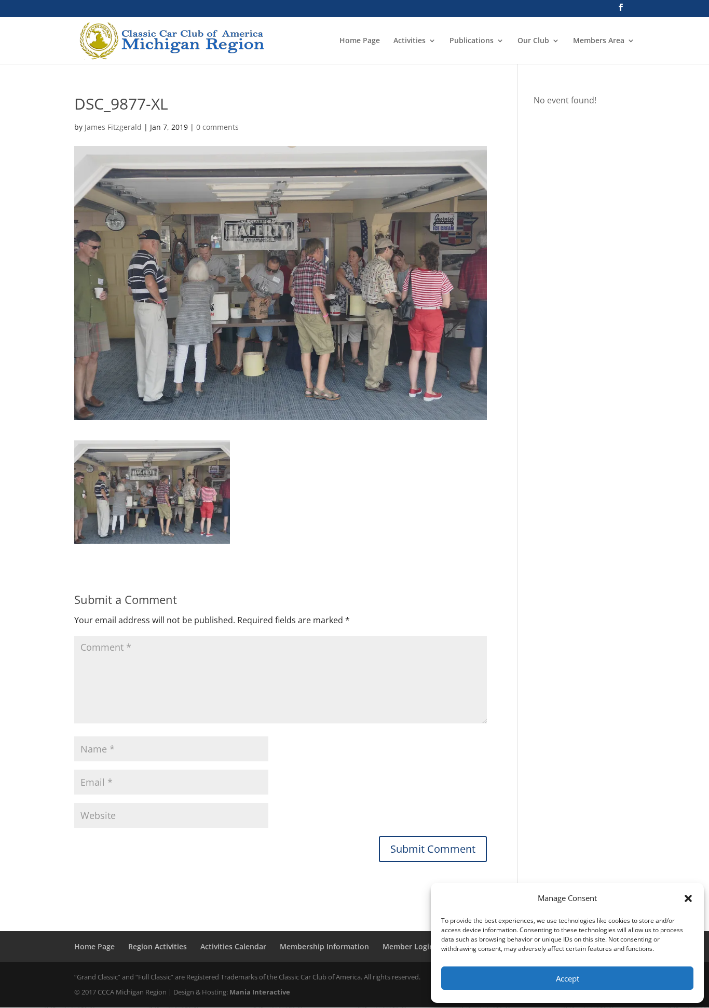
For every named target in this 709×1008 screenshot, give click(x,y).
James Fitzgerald (113, 127)
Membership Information (324, 946)
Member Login (408, 946)
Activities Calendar (233, 946)
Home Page (359, 41)
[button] (688, 898)
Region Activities (157, 946)
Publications (471, 41)
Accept (567, 978)
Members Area (598, 41)
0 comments (217, 127)
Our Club (533, 41)
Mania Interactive (259, 992)
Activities (409, 41)
